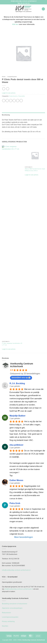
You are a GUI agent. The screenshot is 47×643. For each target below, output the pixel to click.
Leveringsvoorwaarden (10, 617)
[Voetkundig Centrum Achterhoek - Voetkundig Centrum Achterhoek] (23, 8)
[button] (3, 9)
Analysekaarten (12, 76)
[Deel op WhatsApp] (3, 100)
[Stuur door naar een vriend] (14, 100)
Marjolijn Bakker (17, 416)
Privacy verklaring (8, 621)
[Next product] (3, 88)
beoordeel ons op (20, 377)
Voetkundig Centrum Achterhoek (21, 365)
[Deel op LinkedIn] (21, 100)
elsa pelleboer (16, 445)
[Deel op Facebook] (7, 100)
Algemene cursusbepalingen (12, 608)
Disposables (21, 96)
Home (3, 76)
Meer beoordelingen (23, 537)
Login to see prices (8, 93)
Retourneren (6, 613)
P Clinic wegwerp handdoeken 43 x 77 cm (12, 344)
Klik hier (15, 24)
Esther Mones (16, 480)
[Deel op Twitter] (10, 100)
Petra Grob (15, 503)
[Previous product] (7, 88)
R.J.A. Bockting (17, 383)
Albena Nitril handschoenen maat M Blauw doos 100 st (35, 169)
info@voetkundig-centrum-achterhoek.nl (23, 1)
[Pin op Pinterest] (17, 100)
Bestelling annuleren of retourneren (14, 604)
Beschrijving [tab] (6, 115)
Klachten (5, 626)
